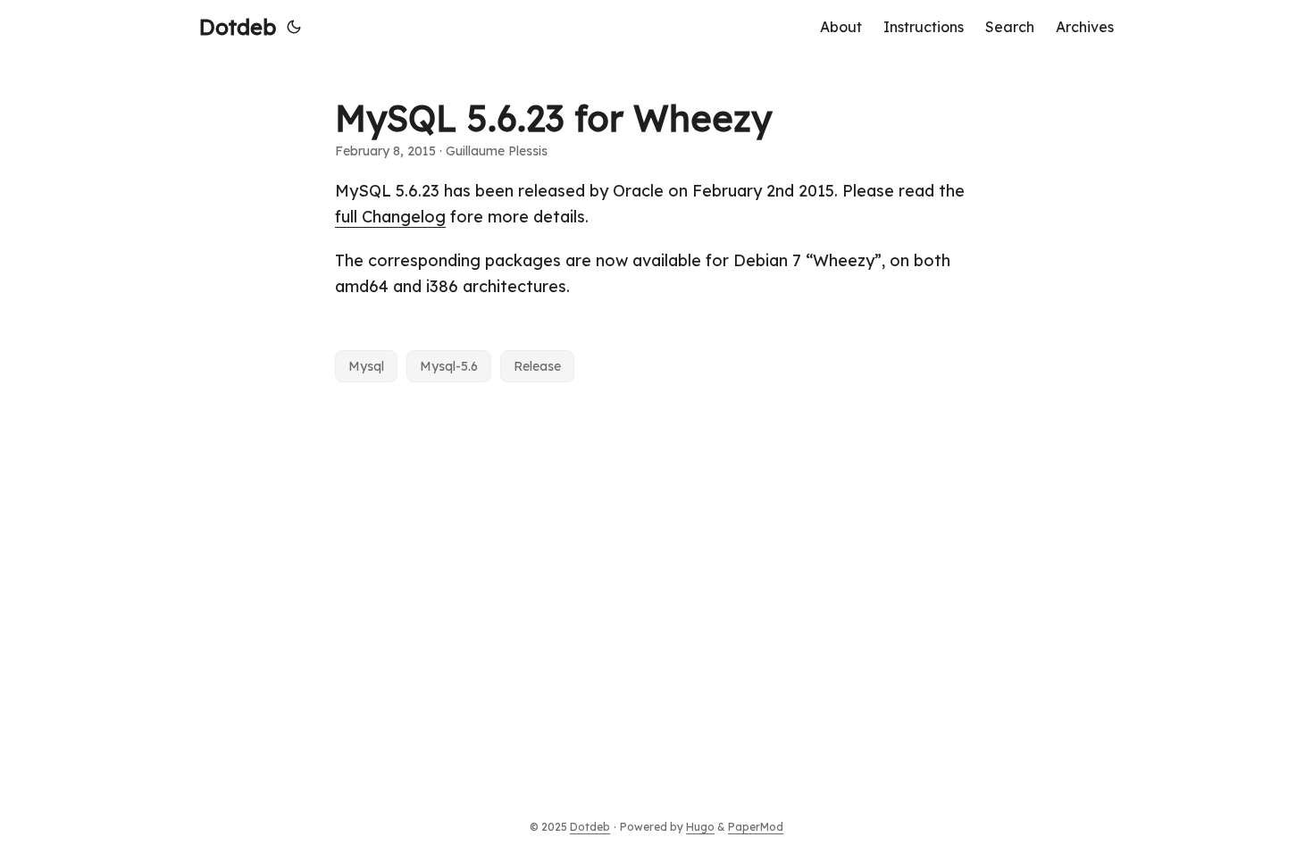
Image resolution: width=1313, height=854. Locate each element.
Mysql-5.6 (449, 366)
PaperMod (755, 826)
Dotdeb (237, 26)
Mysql (366, 366)
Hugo (700, 826)
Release (537, 366)
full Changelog (390, 216)
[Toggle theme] (294, 27)
